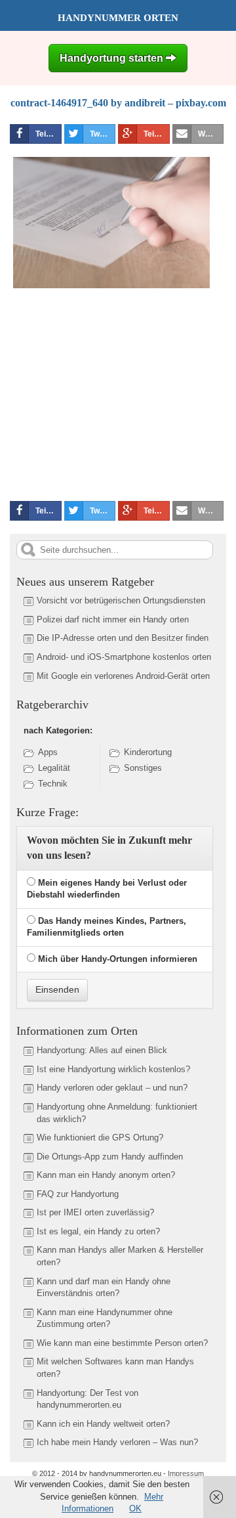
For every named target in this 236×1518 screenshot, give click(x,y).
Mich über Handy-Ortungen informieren (117, 959)
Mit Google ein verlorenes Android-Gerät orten (123, 676)
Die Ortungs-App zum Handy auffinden (110, 1156)
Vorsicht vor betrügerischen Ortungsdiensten (121, 600)
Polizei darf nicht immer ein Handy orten (113, 619)
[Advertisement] (120, 392)
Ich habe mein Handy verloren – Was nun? (117, 1442)
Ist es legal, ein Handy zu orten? (98, 1231)
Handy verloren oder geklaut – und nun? (112, 1088)
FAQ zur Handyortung (78, 1194)
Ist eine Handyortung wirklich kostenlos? (113, 1069)
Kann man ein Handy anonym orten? (106, 1175)
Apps (48, 752)
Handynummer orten (118, 17)
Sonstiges (143, 768)
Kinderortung (148, 752)
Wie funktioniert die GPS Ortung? (100, 1137)
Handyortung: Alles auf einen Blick (102, 1050)
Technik (53, 784)
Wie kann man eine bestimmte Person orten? (122, 1343)
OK (135, 1508)
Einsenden (57, 989)
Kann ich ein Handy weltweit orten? (103, 1424)
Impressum (186, 1473)
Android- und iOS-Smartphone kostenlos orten (124, 657)
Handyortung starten (113, 58)
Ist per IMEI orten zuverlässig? (95, 1212)
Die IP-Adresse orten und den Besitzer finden (122, 638)
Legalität (54, 768)
